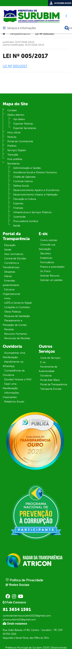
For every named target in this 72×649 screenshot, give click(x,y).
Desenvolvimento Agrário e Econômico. (36, 190)
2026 (45, 647)
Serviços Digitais (16, 150)
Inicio (7, 298)
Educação (10, 245)
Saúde (7, 249)
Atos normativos (13, 254)
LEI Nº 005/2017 (15, 66)
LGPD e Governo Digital (18, 302)
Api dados (19, 119)
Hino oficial (13, 132)
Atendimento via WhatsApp (13, 364)
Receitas (9, 329)
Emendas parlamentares (11, 282)
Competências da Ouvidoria (14, 372)
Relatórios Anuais (14, 401)
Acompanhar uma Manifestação (14, 355)
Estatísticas (46, 258)
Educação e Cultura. (24, 199)
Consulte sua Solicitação (47, 246)
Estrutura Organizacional (11, 291)
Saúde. (17, 225)
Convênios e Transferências (11, 265)
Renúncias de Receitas (17, 338)
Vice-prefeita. (15, 159)
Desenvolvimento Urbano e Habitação (35, 194)
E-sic (43, 362)
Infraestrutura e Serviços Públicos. (32, 212)
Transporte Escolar (51, 388)
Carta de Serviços (50, 357)
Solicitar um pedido (51, 280)
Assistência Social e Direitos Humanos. (35, 172)
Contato (12, 110)
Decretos (45, 253)
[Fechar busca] (67, 28)
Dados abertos (15, 114)
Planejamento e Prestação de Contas (15, 322)
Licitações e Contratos (17, 307)
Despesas (9, 271)
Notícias (11, 137)
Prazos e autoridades (52, 266)
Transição (12, 154)
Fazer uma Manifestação (10, 386)
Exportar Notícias (23, 123)
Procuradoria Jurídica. (25, 221)
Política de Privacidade (26, 580)
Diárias (8, 276)
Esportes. (18, 203)
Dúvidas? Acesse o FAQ (17, 379)
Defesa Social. (21, 185)
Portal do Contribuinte (20, 141)
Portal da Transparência (53, 384)
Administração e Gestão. (27, 168)
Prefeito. (12, 145)
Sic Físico (45, 271)
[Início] (4, 34)
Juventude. (19, 216)
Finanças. (18, 207)
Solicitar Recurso (49, 275)
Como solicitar (48, 240)
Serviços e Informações (21, 28)
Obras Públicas (12, 311)
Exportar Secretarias (24, 128)
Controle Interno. (23, 181)
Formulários (47, 262)
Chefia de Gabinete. (24, 176)
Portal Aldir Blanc (50, 380)
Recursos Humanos (15, 333)
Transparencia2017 (20, 34)
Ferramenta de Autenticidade (48, 369)
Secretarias (13, 163)
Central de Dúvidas (15, 258)
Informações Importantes (11, 395)
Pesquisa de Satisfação (17, 316)
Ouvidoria (46, 375)
